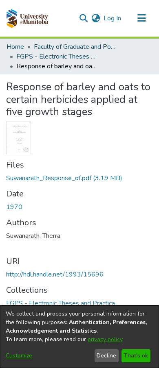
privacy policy (105, 339)
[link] (64, 178)
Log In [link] (113, 18)
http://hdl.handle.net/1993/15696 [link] (55, 274)
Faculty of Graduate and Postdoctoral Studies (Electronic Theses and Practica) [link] (74, 46)
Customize (19, 355)
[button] (27, 18)
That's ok (136, 355)
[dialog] (79, 336)
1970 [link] (14, 207)
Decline (106, 355)
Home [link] (15, 46)
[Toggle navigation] (141, 18)
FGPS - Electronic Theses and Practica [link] (57, 56)
